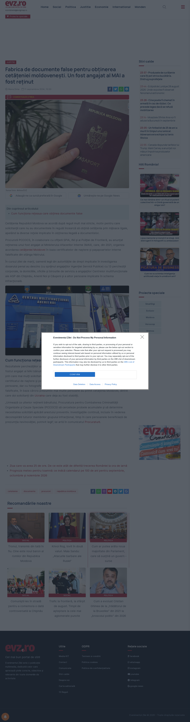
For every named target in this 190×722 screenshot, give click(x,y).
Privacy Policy (111, 384)
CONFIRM (75, 374)
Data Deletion (79, 384)
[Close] (143, 338)
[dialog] (95, 361)
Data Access (95, 384)
